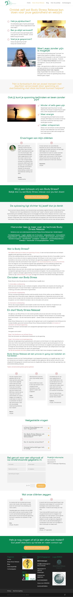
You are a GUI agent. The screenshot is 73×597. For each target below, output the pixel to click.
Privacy (9, 591)
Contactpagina (66, 3)
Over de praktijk (55, 3)
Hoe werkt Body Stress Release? (36, 197)
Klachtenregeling (17, 591)
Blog (47, 3)
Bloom (27, 594)
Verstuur (41, 486)
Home (28, 3)
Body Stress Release (38, 3)
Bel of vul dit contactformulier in (36, 548)
